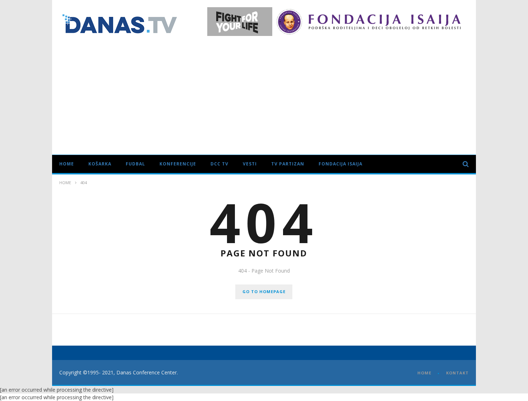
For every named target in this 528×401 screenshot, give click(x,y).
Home (66, 164)
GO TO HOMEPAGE (264, 291)
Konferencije (177, 164)
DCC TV (219, 164)
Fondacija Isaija (340, 164)
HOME (424, 372)
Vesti (250, 164)
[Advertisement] (264, 93)
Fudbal (135, 164)
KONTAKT (457, 372)
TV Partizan (287, 164)
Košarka (99, 164)
